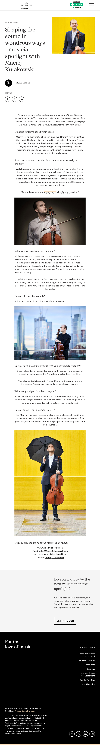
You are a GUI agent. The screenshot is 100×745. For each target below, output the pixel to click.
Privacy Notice (25, 708)
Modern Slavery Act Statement (88, 674)
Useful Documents (86, 660)
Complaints (90, 664)
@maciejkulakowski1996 (55, 554)
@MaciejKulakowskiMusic (55, 551)
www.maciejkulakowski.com (50, 547)
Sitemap (91, 669)
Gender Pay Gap (87, 680)
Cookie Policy (88, 684)
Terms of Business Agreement (86, 654)
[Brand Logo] (26, 5)
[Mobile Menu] (91, 5)
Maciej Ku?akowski (54, 557)
